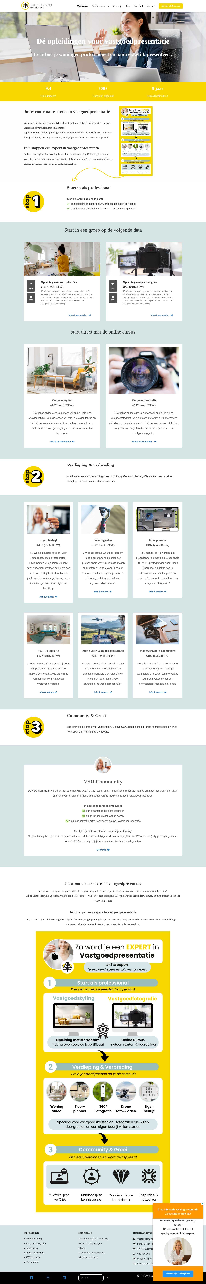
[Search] (108, 1277)
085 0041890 (143, 1253)
